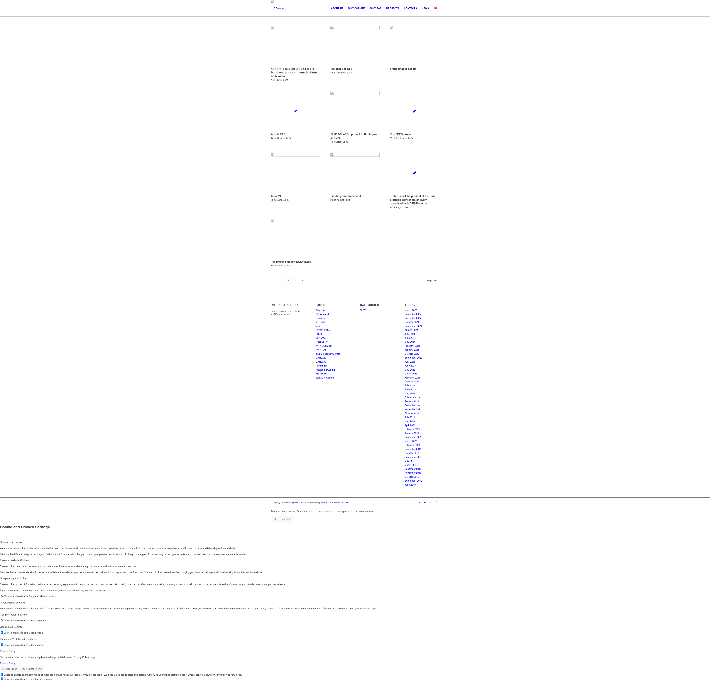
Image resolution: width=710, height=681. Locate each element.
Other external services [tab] (12, 602)
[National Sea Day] (355, 46)
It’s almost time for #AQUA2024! (291, 261)
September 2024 (413, 326)
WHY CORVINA (323, 345)
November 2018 (413, 472)
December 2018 (413, 468)
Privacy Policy (323, 330)
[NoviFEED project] (414, 111)
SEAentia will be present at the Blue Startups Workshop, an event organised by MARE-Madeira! (412, 199)
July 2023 (410, 361)
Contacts (320, 318)
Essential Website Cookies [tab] (14, 560)
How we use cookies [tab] (11, 542)
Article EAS (278, 134)
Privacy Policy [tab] (8, 651)
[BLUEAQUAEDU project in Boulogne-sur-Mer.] (355, 111)
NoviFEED (321, 365)
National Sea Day (341, 68)
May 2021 (410, 421)
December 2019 (413, 449)
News (318, 326)
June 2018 (410, 484)
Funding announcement (345, 196)
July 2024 (410, 334)
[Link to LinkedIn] (425, 502)
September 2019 (413, 457)
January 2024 (412, 349)
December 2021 (413, 405)
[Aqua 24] (295, 173)
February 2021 (412, 429)
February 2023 (412, 377)
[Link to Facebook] (419, 502)
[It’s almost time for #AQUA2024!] (295, 239)
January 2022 (412, 401)
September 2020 (413, 437)
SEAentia (320, 337)
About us (320, 310)
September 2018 (413, 480)
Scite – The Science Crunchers (335, 502)
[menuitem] (337, 8)
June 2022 (410, 389)
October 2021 (412, 413)
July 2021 (410, 417)
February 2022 (412, 397)
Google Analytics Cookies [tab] (14, 578)
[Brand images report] (414, 46)
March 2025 (411, 310)
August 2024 (411, 330)
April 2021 (410, 425)
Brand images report (403, 68)
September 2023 (413, 357)
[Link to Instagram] (436, 502)
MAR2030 (320, 361)
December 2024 (413, 314)
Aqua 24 (276, 196)
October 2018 (412, 476)
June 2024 (410, 337)
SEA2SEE (321, 373)
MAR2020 (320, 357)
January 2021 (412, 433)
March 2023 (411, 373)
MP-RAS (320, 322)
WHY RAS (321, 349)
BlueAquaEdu (322, 314)
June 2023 (410, 365)
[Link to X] (431, 502)
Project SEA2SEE (325, 369)
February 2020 (412, 445)
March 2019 (411, 465)
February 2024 (412, 345)
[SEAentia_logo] (277, 8)
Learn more (285, 518)
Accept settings (9, 668)
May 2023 (410, 369)
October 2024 (412, 322)
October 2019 (412, 453)
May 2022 (410, 393)
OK (274, 518)
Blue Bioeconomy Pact (327, 353)
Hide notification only (31, 668)
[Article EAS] (295, 111)
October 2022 (412, 381)
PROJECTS (321, 334)
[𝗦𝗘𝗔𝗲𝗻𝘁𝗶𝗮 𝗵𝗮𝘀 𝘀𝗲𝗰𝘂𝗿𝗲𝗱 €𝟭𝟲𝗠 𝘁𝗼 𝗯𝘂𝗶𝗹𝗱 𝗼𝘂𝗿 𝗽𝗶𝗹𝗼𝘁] (295, 46)
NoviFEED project (401, 134)
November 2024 (413, 318)
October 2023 (412, 353)
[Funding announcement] (355, 173)
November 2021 (413, 409)
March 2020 (411, 441)
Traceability (321, 341)
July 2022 (410, 385)
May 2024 (410, 341)
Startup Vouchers (324, 377)
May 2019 (410, 461)
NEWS (363, 310)
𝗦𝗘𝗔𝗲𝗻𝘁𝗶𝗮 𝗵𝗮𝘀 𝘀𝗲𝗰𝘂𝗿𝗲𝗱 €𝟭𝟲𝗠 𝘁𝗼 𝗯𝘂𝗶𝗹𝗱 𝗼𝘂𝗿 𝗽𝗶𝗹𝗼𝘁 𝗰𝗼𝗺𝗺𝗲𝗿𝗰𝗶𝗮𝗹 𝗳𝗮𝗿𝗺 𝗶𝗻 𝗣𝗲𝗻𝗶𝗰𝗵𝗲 (294, 72)
